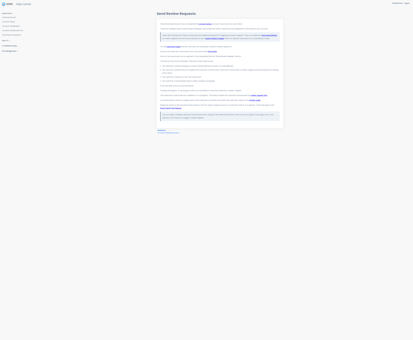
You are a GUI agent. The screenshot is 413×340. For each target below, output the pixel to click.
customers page (173, 46)
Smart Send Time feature (170, 108)
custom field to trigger (214, 38)
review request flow (259, 95)
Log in (407, 3)
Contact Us (397, 3)
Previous (168, 131)
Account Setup (8, 21)
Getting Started (9, 17)
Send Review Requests (11, 35)
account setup (205, 24)
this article (212, 51)
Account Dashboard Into (12, 30)
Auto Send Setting (269, 35)
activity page (254, 100)
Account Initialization (11, 26)
